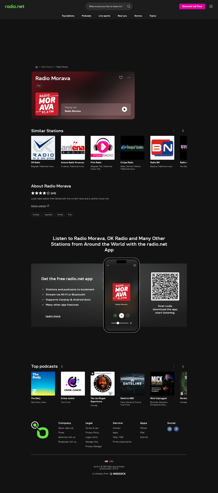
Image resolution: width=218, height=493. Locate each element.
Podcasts (86, 16)
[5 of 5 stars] (48, 193)
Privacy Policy (92, 433)
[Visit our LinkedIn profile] (169, 429)
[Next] (183, 129)
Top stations (68, 16)
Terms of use (92, 428)
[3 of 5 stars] (40, 193)
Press (61, 433)
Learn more (53, 316)
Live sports (104, 16)
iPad (142, 433)
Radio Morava (73, 111)
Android (144, 437)
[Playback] (124, 109)
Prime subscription (122, 442)
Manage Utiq (92, 442)
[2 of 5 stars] (37, 193)
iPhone (143, 428)
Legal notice (92, 437)
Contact (116, 428)
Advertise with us (66, 437)
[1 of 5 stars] (33, 193)
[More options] (129, 77)
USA (111, 461)
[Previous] (174, 129)
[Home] (36, 67)
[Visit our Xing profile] (176, 429)
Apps (115, 433)
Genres (138, 16)
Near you (122, 16)
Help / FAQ (118, 437)
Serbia (60, 215)
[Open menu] (211, 6)
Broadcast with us (67, 442)
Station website (38, 206)
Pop (39, 86)
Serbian (36, 215)
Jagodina (48, 215)
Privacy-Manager (94, 446)
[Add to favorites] (120, 77)
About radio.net (66, 428)
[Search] (129, 6)
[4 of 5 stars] (44, 193)
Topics (153, 16)
